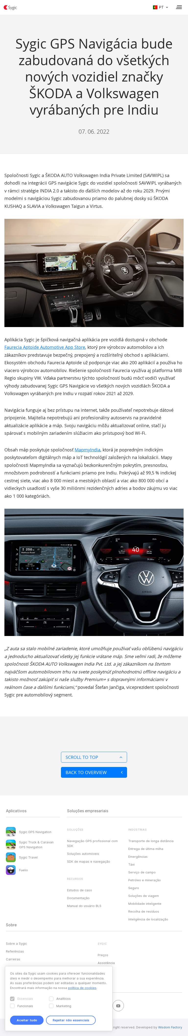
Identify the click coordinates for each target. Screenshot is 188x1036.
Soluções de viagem (143, 896)
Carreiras (13, 959)
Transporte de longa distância (151, 841)
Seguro (133, 888)
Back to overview (86, 772)
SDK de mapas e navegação (88, 861)
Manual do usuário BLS (84, 906)
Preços (103, 955)
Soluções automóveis (83, 854)
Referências (15, 951)
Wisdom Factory (170, 1027)
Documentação (78, 898)
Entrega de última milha (145, 849)
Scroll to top (82, 757)
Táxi (131, 864)
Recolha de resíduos (143, 911)
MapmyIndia (87, 450)
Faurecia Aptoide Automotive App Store (44, 347)
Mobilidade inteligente (144, 904)
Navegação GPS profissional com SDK (92, 843)
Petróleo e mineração (144, 880)
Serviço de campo (142, 872)
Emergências (138, 857)
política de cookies (82, 988)
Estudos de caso (79, 890)
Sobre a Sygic (16, 943)
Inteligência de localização (148, 919)
